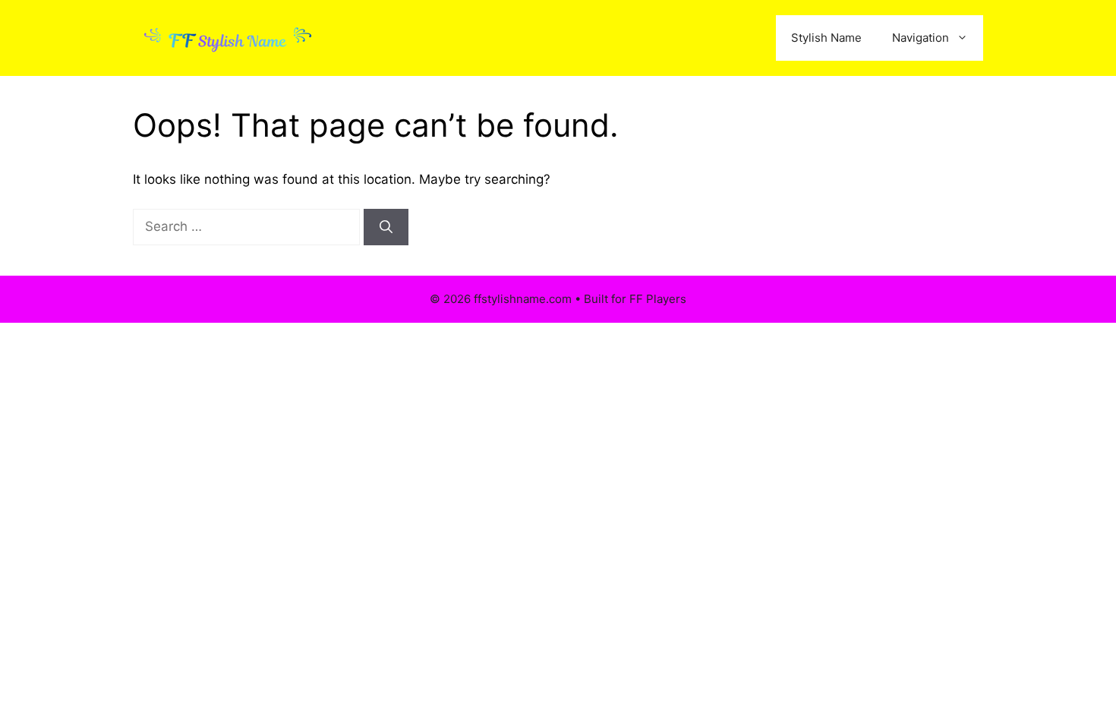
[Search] (386, 227)
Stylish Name (826, 37)
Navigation (920, 37)
